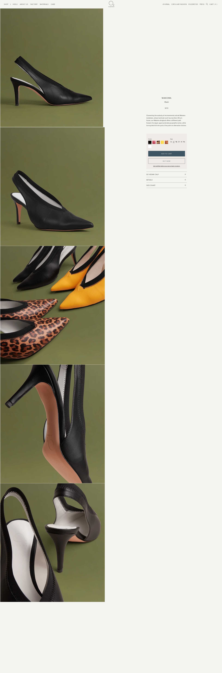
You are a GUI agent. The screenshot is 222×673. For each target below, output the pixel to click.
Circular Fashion (179, 4)
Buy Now (166, 161)
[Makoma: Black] (149, 142)
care (53, 4)
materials (44, 4)
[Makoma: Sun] (162, 142)
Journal (166, 4)
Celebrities (193, 4)
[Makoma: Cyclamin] (154, 142)
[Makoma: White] (149, 146)
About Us (24, 4)
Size (171, 139)
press (202, 4)
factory (34, 4)
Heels (15, 4)
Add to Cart (166, 154)
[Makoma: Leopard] (158, 142)
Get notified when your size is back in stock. (166, 166)
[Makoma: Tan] (166, 142)
